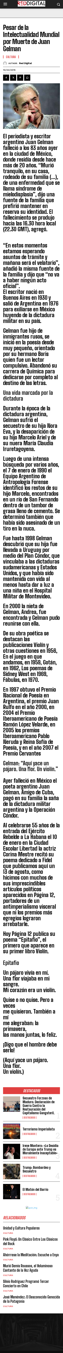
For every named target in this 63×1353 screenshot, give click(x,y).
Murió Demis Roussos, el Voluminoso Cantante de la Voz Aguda (28, 1268)
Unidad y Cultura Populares (21, 1228)
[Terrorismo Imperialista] (11, 1131)
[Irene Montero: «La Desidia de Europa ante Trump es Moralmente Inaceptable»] (11, 1151)
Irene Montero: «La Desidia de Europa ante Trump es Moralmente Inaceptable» (40, 1149)
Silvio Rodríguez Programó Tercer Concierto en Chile (26, 1283)
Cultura (8, 1233)
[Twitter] (13, 78)
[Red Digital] (5, 63)
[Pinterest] (20, 78)
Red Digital (25, 63)
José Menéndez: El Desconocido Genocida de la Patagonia (31, 1299)
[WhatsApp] (27, 78)
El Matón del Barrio (35, 1189)
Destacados (29, 1117)
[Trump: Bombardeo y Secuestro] (11, 1171)
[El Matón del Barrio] (11, 1191)
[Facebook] (6, 78)
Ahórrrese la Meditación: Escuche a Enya (31, 1255)
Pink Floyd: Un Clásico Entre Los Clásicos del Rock (30, 1241)
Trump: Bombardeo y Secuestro (37, 1169)
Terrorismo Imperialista (39, 1129)
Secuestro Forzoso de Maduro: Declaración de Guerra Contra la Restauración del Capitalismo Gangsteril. (39, 1105)
